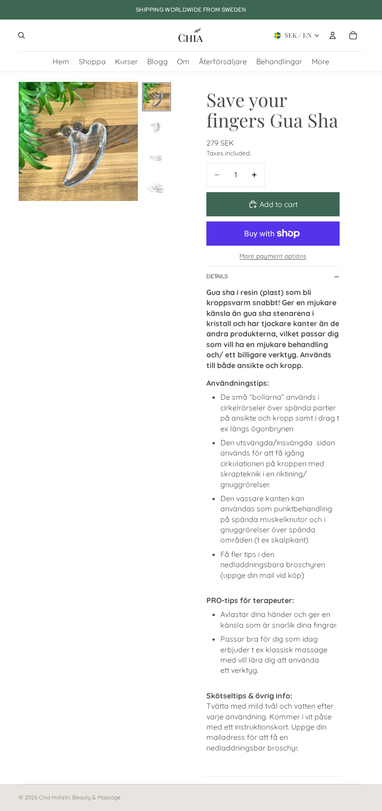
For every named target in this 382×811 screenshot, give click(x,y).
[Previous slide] (29, 141)
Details (217, 276)
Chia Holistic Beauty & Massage (80, 797)
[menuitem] (320, 61)
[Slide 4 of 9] (156, 187)
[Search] (21, 35)
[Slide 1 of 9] (156, 96)
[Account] (332, 35)
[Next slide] (127, 141)
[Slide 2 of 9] (156, 127)
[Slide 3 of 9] (156, 157)
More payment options (272, 256)
